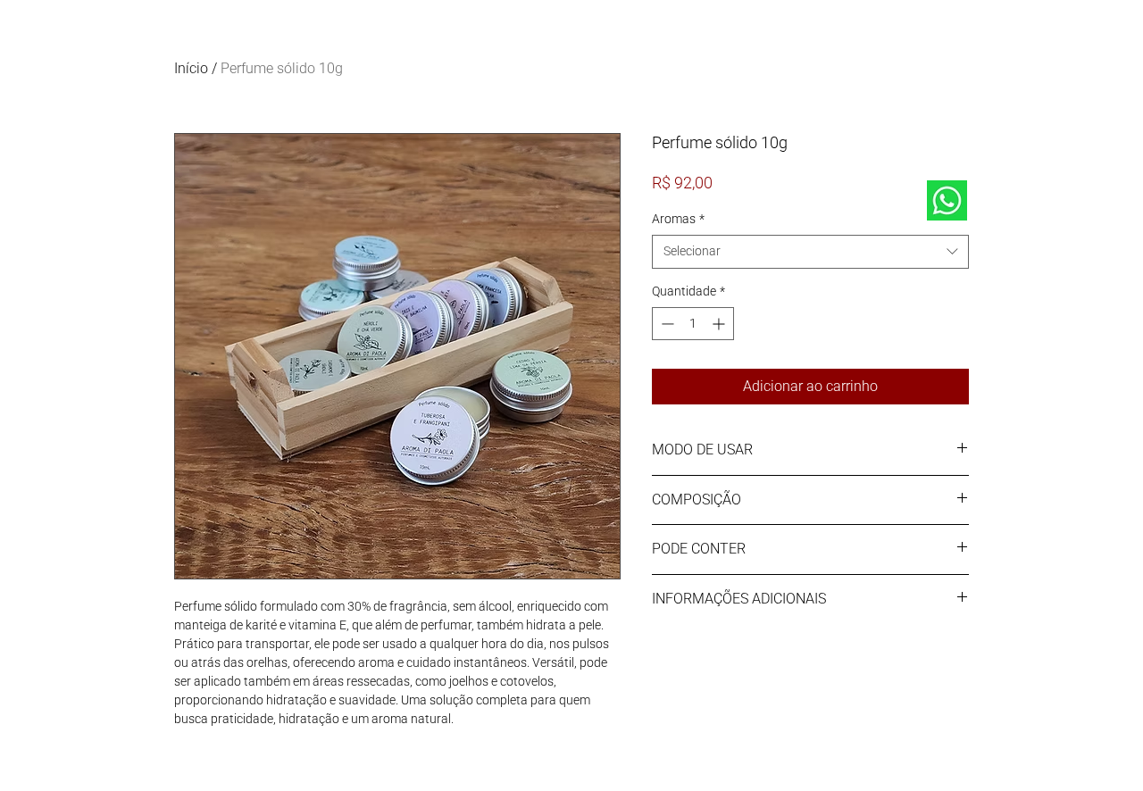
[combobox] (810, 252)
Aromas (678, 219)
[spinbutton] (693, 323)
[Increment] (720, 323)
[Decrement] (666, 323)
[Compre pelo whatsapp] (946, 200)
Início (191, 68)
